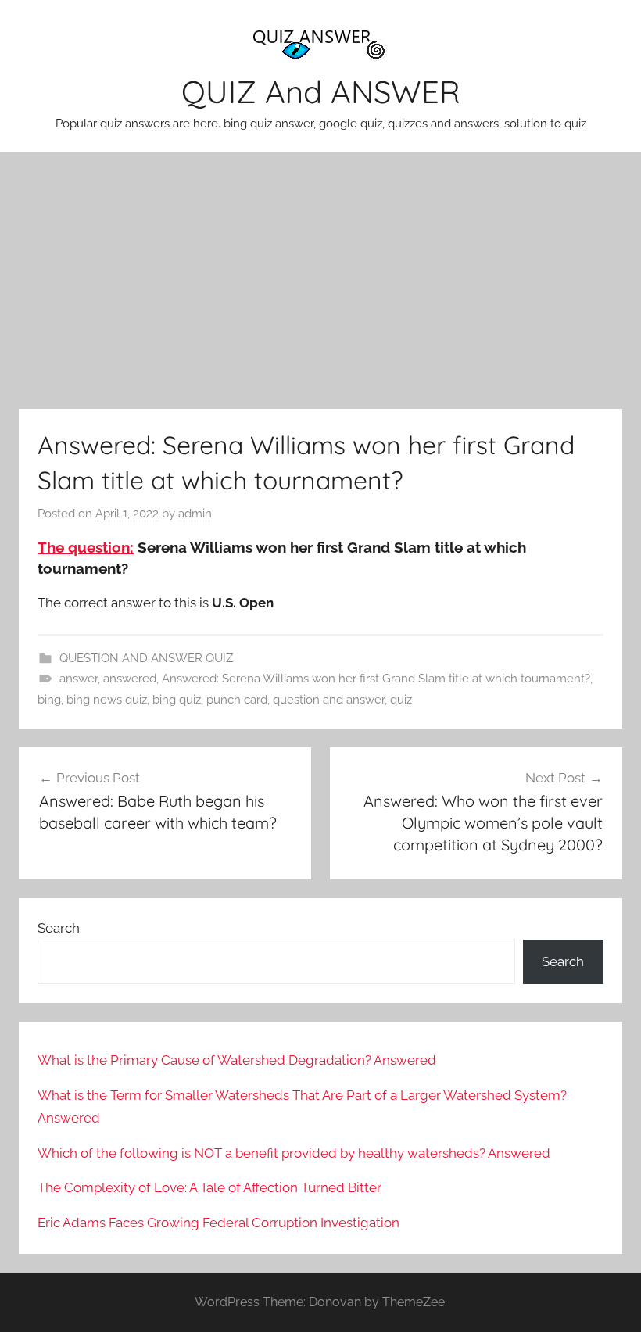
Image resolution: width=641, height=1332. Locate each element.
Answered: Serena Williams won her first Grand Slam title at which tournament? (376, 678)
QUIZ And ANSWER (320, 91)
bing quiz (176, 700)
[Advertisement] (320, 280)
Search (59, 928)
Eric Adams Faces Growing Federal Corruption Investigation (218, 1222)
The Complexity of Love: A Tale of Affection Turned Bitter (209, 1187)
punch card (236, 700)
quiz (401, 700)
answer (78, 678)
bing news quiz (106, 700)
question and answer (329, 700)
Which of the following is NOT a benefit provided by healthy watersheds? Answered (294, 1153)
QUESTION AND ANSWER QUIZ (146, 658)
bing (49, 700)
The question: (86, 547)
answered (129, 678)
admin (195, 514)
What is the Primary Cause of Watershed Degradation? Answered (237, 1060)
